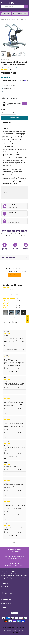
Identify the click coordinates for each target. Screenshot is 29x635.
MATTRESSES (14, 626)
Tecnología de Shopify (14, 632)
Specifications (5, 188)
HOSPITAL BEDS (5, 626)
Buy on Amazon (14, 275)
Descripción (5, 128)
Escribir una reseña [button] (14, 294)
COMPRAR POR (7, 629)
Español (14, 613)
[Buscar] (26, 6)
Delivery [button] (19, 320)
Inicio (2, 18)
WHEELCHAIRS (22, 626)
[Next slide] (27, 54)
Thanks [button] (9, 322)
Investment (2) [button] (6, 320)
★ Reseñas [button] (27, 318)
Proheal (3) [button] (12, 317)
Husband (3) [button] (5, 317)
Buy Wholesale (6, 197)
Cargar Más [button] (14, 542)
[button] (3, 54)
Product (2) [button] (13, 320)
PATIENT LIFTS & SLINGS (8, 627)
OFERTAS (23, 629)
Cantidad (3, 109)
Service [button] (5, 322)
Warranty (4, 192)
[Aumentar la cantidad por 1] (14, 112)
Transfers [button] (15, 322)
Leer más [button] (6, 429)
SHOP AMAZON (15, 629)
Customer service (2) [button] (21, 317)
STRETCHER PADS (20, 627)
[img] (14, 333)
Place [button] (24, 320)
